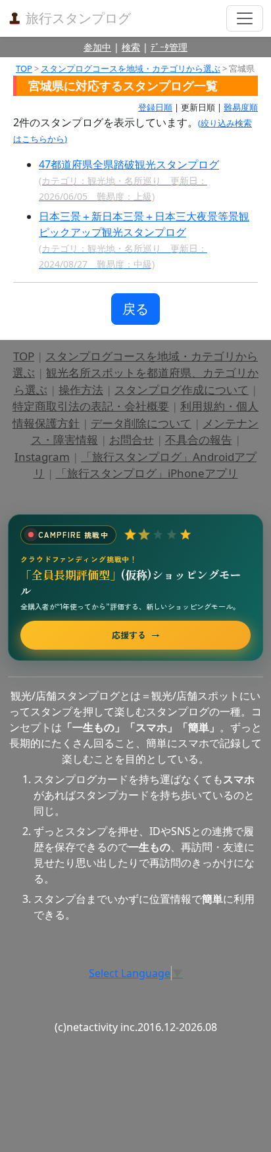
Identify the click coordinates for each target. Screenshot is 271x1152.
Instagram (42, 456)
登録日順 (155, 107)
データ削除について (141, 423)
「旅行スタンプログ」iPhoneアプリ (147, 473)
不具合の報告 (198, 439)
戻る (135, 309)
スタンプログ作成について (181, 389)
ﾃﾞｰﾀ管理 (169, 47)
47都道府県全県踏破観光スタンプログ (129, 180)
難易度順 (241, 107)
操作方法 (81, 389)
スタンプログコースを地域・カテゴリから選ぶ (130, 68)
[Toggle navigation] (244, 18)
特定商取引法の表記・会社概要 (90, 406)
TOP (24, 68)
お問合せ (131, 439)
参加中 (97, 47)
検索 (131, 47)
